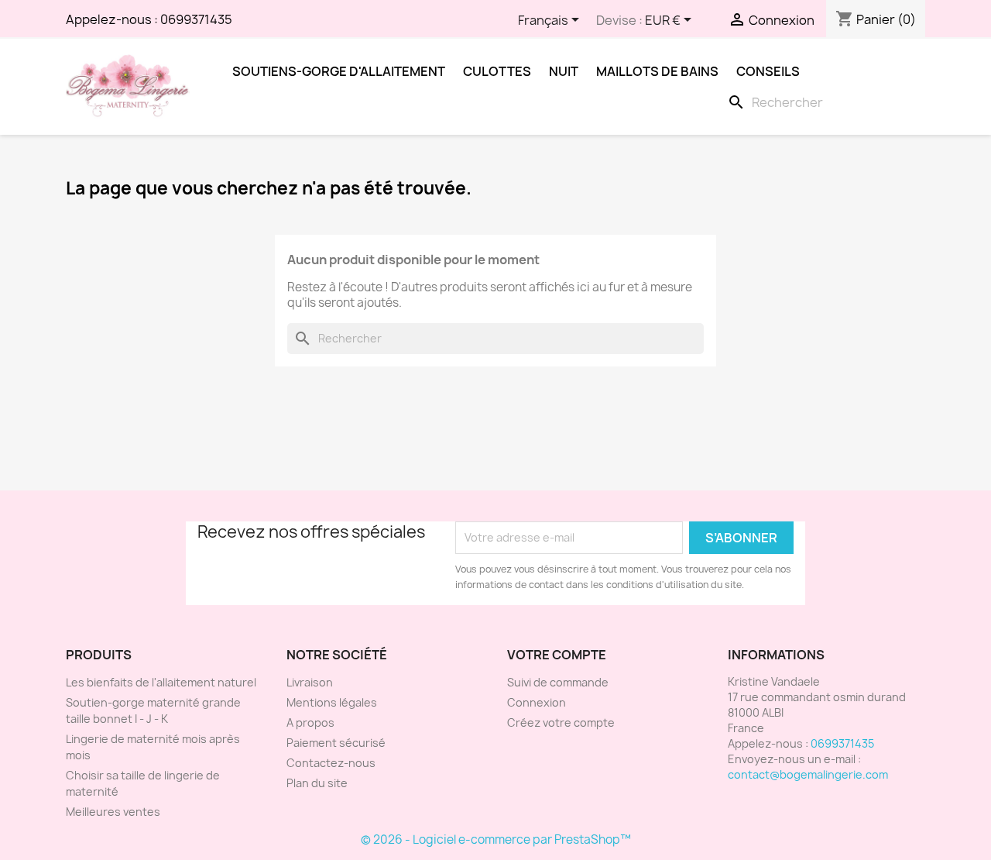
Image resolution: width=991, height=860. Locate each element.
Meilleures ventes (113, 811)
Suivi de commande (558, 682)
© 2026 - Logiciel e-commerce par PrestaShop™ (496, 839)
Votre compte (556, 654)
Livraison (309, 682)
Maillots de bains (657, 71)
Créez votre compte (561, 722)
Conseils (768, 71)
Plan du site (317, 783)
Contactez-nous (330, 762)
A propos (310, 722)
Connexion (536, 702)
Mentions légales (331, 702)
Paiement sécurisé (336, 742)
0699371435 (196, 19)
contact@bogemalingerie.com (808, 774)
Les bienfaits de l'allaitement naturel (161, 682)
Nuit (563, 71)
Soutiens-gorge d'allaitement (338, 71)
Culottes (497, 71)
